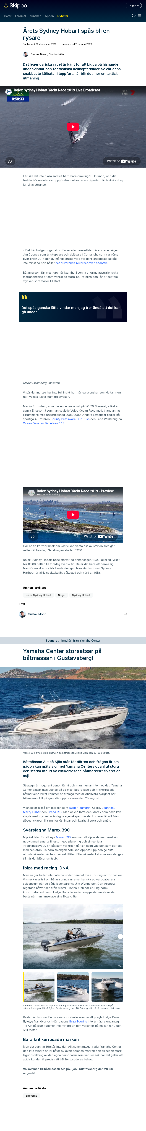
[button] (120, 936)
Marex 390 (63, 837)
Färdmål (20, 16)
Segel (61, 595)
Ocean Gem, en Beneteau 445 (43, 423)
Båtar (7, 16)
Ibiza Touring (78, 1021)
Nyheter (62, 16)
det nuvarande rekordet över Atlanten (81, 263)
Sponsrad (31, 1095)
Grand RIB (55, 812)
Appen (49, 16)
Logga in (134, 5)
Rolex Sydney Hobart (38, 595)
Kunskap (35, 16)
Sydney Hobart (81, 595)
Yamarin (84, 808)
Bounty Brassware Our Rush (70, 419)
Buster (73, 808)
